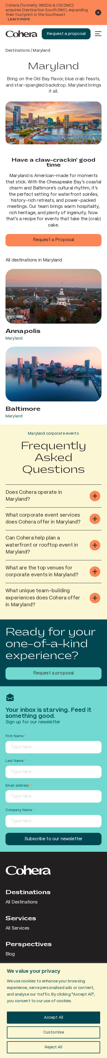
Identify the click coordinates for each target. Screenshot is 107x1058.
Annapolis (22, 331)
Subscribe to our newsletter (53, 839)
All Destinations (21, 902)
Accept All (53, 1018)
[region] (53, 1010)
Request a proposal (66, 34)
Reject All (53, 1047)
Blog (10, 954)
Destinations (17, 51)
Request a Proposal (53, 240)
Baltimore (22, 409)
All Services (17, 928)
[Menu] (98, 33)
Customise (53, 1032)
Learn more (19, 19)
